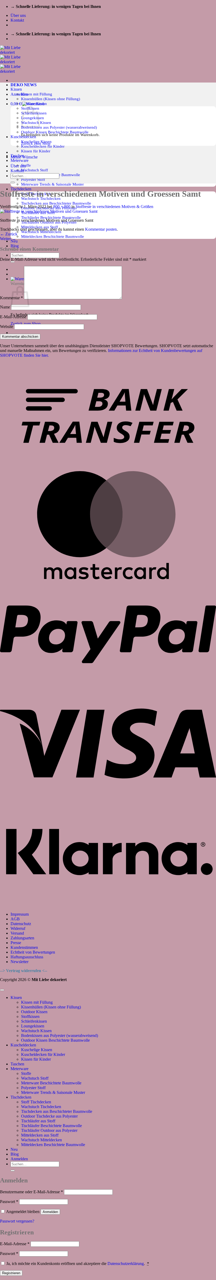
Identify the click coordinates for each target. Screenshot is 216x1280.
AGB (15, 919)
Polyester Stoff (33, 179)
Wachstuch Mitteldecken (41, 1140)
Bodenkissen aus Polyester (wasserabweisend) (59, 127)
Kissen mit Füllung (36, 94)
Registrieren (11, 1273)
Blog (15, 246)
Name (5, 307)
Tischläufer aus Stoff (38, 1121)
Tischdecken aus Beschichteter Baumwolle (56, 203)
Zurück (8, 234)
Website (6, 326)
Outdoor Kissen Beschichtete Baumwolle (55, 132)
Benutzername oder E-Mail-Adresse (31, 1192)
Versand (17, 933)
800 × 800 (61, 206)
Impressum (20, 914)
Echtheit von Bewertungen (33, 952)
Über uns (18, 15)
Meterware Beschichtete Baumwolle (51, 1083)
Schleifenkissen (34, 1021)
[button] (19, 94)
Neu (14, 1149)
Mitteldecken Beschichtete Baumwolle (52, 236)
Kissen (16, 89)
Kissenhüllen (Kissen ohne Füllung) (50, 98)
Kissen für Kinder (35, 151)
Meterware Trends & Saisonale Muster (52, 184)
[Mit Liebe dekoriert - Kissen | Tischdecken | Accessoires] (15, 62)
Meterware (19, 160)
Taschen (17, 1064)
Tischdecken (21, 1097)
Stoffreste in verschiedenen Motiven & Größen (114, 206)
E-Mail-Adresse (13, 317)
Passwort (9, 1201)
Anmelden (50, 1212)
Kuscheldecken (23, 1045)
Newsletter (19, 961)
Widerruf (18, 928)
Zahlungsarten (22, 938)
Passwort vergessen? (17, 1221)
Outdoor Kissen (34, 1011)
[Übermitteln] (13, 262)
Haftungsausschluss (27, 957)
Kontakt (17, 20)
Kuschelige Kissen (36, 1049)
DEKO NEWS (24, 85)
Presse (16, 942)
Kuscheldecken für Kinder (43, 146)
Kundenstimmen (24, 947)
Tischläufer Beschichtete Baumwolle (51, 217)
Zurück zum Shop (26, 323)
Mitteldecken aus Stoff (39, 1135)
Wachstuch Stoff (34, 170)
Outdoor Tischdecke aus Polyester (49, 1116)
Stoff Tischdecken (36, 1102)
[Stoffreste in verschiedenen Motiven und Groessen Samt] (48, 211)
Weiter (8, 238)
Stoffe (26, 165)
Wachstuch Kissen (36, 1030)
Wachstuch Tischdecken (41, 1106)
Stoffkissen (30, 1016)
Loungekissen (32, 1026)
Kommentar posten (101, 229)
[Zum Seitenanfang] (2, 990)
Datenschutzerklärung (125, 1263)
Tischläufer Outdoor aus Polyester (49, 1130)
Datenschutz (21, 923)
